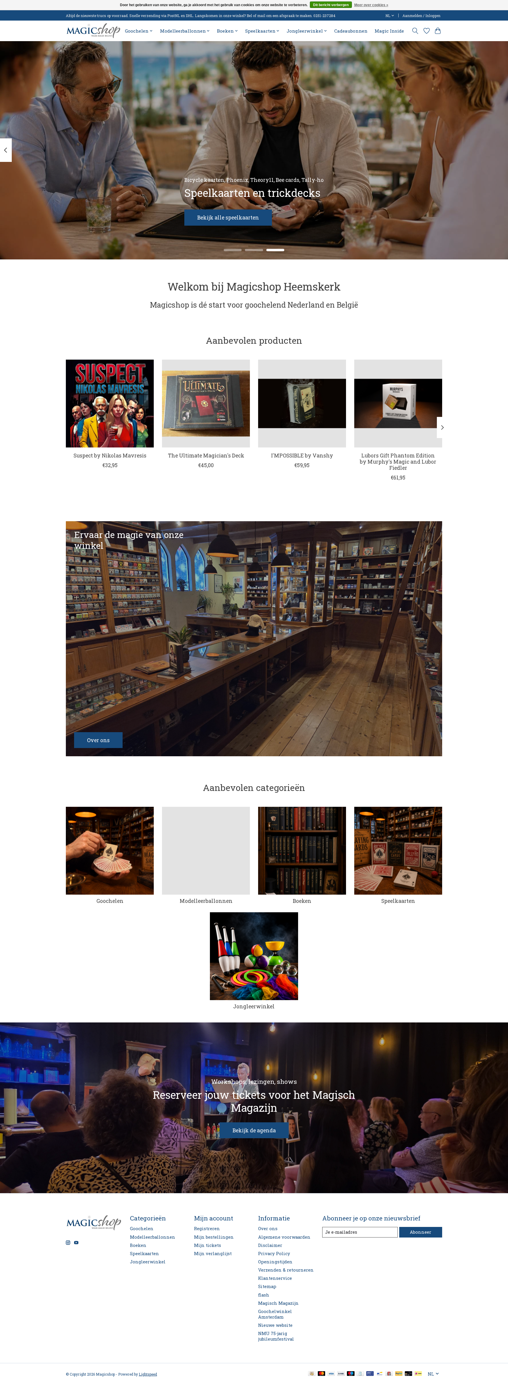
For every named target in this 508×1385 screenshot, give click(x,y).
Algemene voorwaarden (284, 1237)
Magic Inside (389, 31)
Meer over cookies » (371, 5)
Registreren (207, 1228)
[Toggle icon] (415, 31)
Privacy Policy (274, 1253)
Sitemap (267, 1286)
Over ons (268, 1228)
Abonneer (420, 1232)
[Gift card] (389, 1374)
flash (263, 1295)
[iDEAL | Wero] (418, 1374)
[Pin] (370, 1374)
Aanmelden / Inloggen (421, 15)
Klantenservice (275, 1278)
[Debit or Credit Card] (408, 1374)
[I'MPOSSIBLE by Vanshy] (302, 403)
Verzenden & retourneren (286, 1270)
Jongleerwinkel (254, 1006)
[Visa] (331, 1374)
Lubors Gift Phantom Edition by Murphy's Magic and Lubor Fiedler (398, 461)
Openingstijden (275, 1262)
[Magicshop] (93, 31)
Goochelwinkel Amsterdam (275, 1314)
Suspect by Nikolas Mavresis (109, 455)
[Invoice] (360, 1374)
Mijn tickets (207, 1245)
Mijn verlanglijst (213, 1253)
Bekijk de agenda (254, 1130)
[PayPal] (399, 1374)
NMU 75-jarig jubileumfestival (276, 1336)
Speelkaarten (398, 901)
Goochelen (109, 901)
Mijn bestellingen (214, 1237)
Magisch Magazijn (278, 1303)
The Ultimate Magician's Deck (206, 455)
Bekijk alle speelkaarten (228, 217)
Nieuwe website (275, 1325)
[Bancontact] (379, 1374)
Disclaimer (270, 1245)
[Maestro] (351, 1374)
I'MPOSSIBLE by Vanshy (302, 455)
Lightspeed (148, 1374)
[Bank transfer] (341, 1374)
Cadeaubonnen (350, 31)
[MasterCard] (321, 1374)
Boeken (302, 901)
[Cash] (311, 1374)
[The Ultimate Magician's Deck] (206, 403)
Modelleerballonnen (206, 901)
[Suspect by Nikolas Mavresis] (110, 403)
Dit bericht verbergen (331, 5)
